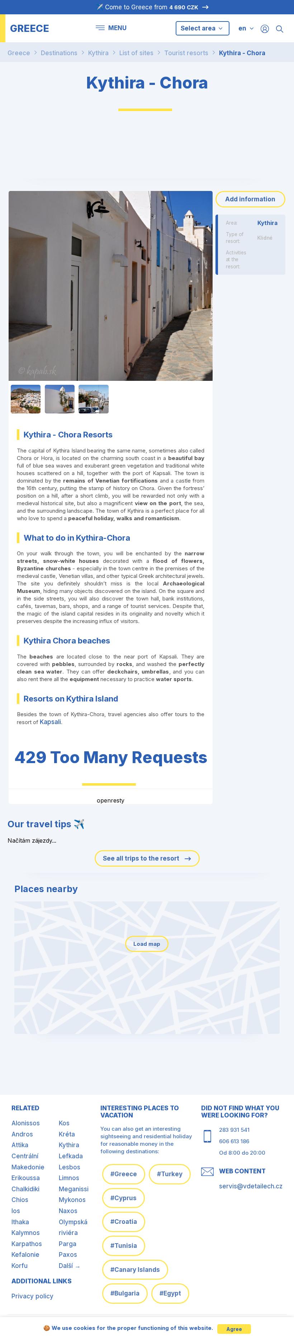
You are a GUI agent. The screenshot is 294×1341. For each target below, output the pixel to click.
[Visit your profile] (264, 28)
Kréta (67, 1134)
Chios (19, 1199)
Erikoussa (25, 1178)
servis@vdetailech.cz (251, 1186)
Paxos (68, 1254)
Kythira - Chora (242, 53)
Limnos (69, 1178)
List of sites (136, 53)
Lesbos (69, 1167)
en (242, 28)
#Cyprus (123, 1198)
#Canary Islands (135, 1269)
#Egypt (170, 1293)
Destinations (59, 53)
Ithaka (20, 1222)
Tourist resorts (186, 53)
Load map (146, 943)
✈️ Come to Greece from (147, 7)
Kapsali (50, 721)
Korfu (19, 1265)
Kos (64, 1123)
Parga (67, 1243)
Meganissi (74, 1189)
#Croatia (123, 1221)
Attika (19, 1145)
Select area (199, 28)
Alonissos (25, 1123)
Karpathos (26, 1243)
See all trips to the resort (142, 858)
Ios (15, 1211)
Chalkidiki (25, 1189)
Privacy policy (32, 1296)
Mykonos (72, 1199)
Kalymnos (25, 1232)
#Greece (123, 1174)
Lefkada (71, 1156)
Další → (70, 1265)
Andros (22, 1134)
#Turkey (169, 1174)
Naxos (68, 1211)
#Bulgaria (124, 1293)
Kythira (98, 53)
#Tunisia (123, 1245)
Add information (250, 199)
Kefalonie (25, 1254)
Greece (19, 53)
